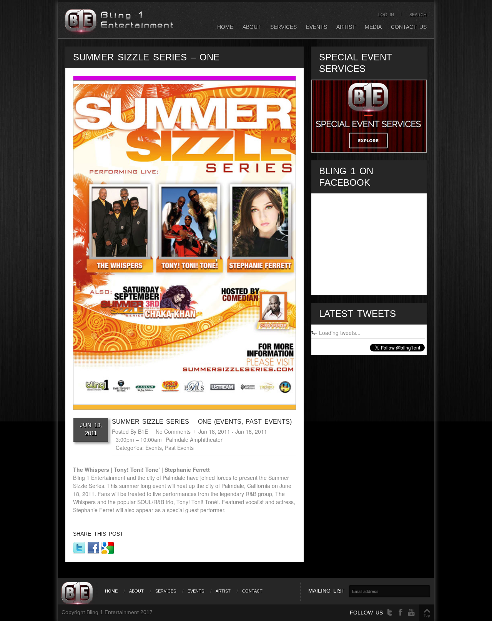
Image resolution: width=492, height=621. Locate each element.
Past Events (179, 447)
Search (418, 14)
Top (427, 615)
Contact (252, 591)
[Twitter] (390, 612)
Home (225, 27)
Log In (386, 14)
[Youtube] (411, 612)
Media (373, 27)
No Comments (173, 431)
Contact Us (409, 27)
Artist (346, 27)
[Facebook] (400, 612)
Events (316, 27)
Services (283, 27)
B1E (143, 431)
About (252, 27)
